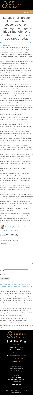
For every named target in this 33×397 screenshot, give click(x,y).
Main (16, 230)
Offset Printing (16, 366)
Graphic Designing (16, 371)
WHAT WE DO (16, 382)
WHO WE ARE (16, 377)
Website (3, 274)
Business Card (16, 361)
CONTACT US (16, 384)
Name (2, 267)
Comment (3, 243)
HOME (16, 375)
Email (2, 271)
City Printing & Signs (11, 227)
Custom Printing (16, 364)
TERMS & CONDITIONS (16, 379)
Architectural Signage (16, 368)
